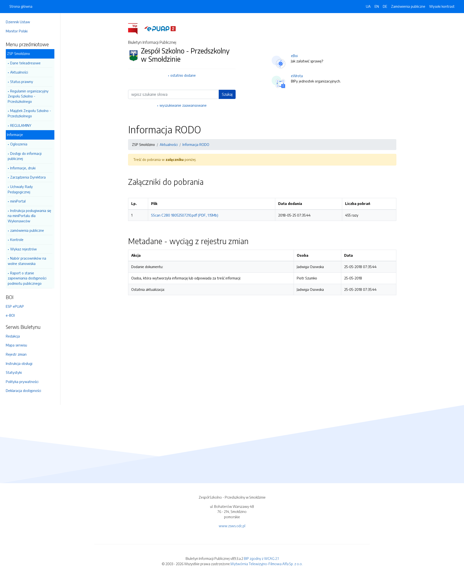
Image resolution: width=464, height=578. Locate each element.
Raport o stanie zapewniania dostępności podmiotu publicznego (27, 278)
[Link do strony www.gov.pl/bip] (135, 28)
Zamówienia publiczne (408, 6)
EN (377, 6)
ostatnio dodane (183, 75)
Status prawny (21, 81)
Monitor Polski (17, 31)
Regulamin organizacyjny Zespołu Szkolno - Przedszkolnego (28, 96)
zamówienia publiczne (27, 230)
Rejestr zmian (16, 354)
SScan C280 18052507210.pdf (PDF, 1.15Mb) (184, 215)
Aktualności (19, 72)
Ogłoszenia (18, 144)
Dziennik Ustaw (18, 22)
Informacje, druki (23, 168)
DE (385, 6)
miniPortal (18, 201)
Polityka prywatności (22, 381)
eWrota (297, 76)
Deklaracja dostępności (23, 390)
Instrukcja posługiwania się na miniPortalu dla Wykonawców (29, 215)
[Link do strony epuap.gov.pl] (160, 28)
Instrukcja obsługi (19, 363)
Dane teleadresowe (25, 63)
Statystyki (14, 372)
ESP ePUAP (15, 306)
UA (368, 6)
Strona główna (20, 6)
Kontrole (16, 239)
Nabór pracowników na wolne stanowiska (27, 261)
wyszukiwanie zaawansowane (183, 105)
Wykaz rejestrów (23, 249)
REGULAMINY (20, 125)
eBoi (294, 55)
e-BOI (10, 315)
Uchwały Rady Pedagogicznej (20, 189)
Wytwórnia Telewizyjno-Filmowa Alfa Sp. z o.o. (266, 564)
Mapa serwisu (16, 345)
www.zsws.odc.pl (232, 526)
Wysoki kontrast (442, 6)
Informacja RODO (195, 144)
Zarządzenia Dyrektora (28, 177)
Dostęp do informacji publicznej (25, 156)
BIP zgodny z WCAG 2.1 (261, 558)
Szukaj (227, 94)
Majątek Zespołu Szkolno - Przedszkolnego (29, 113)
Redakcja (13, 336)
